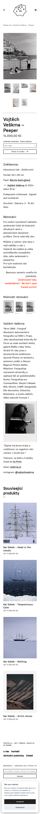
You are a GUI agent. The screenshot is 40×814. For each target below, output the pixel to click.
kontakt (15, 751)
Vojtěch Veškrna (15, 185)
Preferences (20, 807)
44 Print (17, 461)
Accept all (20, 802)
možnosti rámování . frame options (17, 141)
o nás (6, 751)
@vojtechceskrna (24, 472)
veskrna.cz (15, 466)
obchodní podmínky (13, 755)
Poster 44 (7, 25)
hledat (29, 755)
